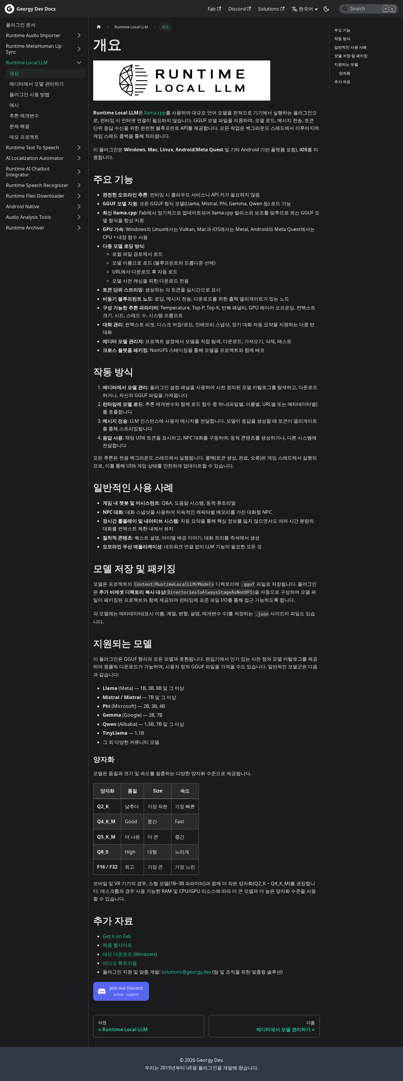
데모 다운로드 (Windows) (130, 954)
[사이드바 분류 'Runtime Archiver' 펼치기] (79, 227)
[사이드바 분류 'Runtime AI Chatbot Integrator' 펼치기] (79, 171)
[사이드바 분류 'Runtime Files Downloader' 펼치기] (79, 196)
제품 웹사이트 (117, 945)
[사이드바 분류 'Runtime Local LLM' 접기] (79, 62)
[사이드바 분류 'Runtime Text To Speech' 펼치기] (79, 147)
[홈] (98, 27)
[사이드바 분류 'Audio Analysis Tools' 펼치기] (79, 217)
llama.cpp (155, 112)
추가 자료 (342, 81)
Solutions (268, 9)
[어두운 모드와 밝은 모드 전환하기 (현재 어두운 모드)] (326, 9)
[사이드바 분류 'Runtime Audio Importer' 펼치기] (79, 35)
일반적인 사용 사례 (350, 47)
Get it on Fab (117, 936)
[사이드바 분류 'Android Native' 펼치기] (79, 206)
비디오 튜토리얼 (120, 963)
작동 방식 (342, 38)
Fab (212, 9)
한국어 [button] (306, 9)
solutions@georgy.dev (186, 972)
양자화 (344, 73)
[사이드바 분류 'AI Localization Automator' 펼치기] (79, 158)
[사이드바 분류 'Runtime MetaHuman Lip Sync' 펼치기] (79, 49)
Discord (237, 9)
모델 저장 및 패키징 (351, 55)
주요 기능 (342, 30)
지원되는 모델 (346, 64)
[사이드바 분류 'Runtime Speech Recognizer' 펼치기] (79, 185)
